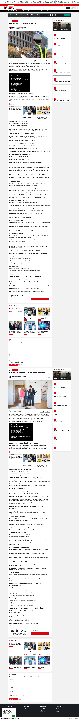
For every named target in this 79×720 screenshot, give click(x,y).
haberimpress (15, 27)
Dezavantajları (14, 89)
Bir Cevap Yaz (13, 339)
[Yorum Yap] (38, 61)
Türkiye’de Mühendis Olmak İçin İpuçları (18, 90)
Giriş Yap (20, 364)
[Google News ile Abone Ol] (13, 61)
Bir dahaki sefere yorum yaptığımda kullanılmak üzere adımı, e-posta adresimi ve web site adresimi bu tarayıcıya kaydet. (29, 362)
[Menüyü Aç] (2, 8)
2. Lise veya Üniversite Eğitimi (17, 431)
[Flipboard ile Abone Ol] (19, 61)
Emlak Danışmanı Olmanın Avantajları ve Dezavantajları (21, 436)
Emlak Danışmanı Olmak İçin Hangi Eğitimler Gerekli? (21, 429)
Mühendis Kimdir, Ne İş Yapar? (16, 75)
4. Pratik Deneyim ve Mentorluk (18, 433)
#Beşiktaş (43, 10)
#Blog (17, 10)
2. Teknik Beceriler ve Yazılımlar (18, 82)
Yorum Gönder (13, 364)
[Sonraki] (1, 3)
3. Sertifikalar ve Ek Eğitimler (17, 83)
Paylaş (77, 718)
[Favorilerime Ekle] (35, 61)
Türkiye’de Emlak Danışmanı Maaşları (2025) (19, 427)
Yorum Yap (70, 718)
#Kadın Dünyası (23, 10)
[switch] (72, 8)
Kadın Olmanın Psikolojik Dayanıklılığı (62, 100)
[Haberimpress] (9, 7)
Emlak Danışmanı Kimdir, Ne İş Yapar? (18, 426)
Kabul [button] (13, 716)
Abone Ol (67, 7)
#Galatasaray (30, 10)
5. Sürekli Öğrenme (16, 85)
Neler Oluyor (11, 10)
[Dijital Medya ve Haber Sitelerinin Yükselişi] (29, 112)
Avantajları (14, 88)
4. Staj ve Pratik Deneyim (17, 84)
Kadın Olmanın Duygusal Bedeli (60, 56)
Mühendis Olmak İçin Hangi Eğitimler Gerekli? (19, 79)
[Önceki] (1, 1)
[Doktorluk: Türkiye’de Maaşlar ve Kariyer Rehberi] (30, 328)
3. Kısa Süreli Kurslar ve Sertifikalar (18, 432)
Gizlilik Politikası (5, 716)
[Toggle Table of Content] (28, 74)
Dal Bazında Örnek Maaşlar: (16, 78)
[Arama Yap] (75, 8)
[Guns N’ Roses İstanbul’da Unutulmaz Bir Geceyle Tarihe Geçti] (15, 112)
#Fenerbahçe (36, 10)
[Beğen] (33, 61)
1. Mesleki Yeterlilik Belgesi (16, 430)
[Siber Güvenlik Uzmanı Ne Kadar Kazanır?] (44, 328)
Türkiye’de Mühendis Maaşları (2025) (18, 77)
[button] (77, 8)
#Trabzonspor (49, 10)
